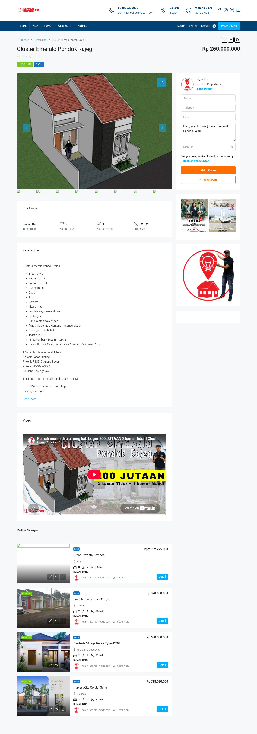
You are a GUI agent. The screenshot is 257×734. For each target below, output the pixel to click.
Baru (39, 64)
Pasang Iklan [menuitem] (229, 26)
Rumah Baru (40, 39)
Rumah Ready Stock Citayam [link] (92, 599)
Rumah (48, 26)
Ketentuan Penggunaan (195, 160)
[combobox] (208, 147)
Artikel (82, 26)
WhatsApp (210, 179)
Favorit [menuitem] (208, 26)
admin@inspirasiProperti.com (136, 12)
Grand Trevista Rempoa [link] (89, 555)
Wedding (63, 26)
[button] (224, 40)
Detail (162, 576)
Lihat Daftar (204, 89)
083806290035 (128, 8)
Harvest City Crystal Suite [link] (90, 687)
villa (35, 26)
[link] (43, 563)
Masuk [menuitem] (181, 26)
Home (23, 26)
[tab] (161, 82)
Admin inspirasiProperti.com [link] (96, 577)
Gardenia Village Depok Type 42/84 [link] (96, 643)
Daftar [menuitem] (193, 26)
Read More (29, 399)
